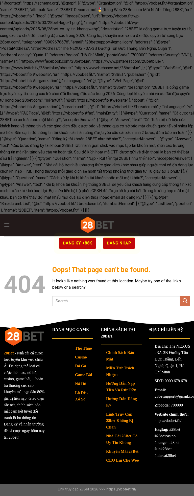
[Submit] (185, 301)
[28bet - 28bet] (97, 225)
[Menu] (7, 225)
